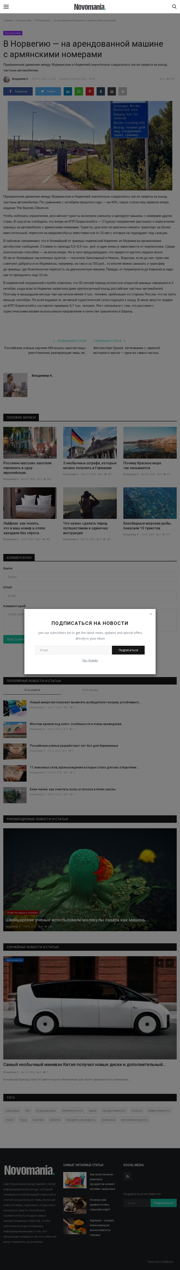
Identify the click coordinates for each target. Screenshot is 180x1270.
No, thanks (90, 660)
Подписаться (128, 650)
